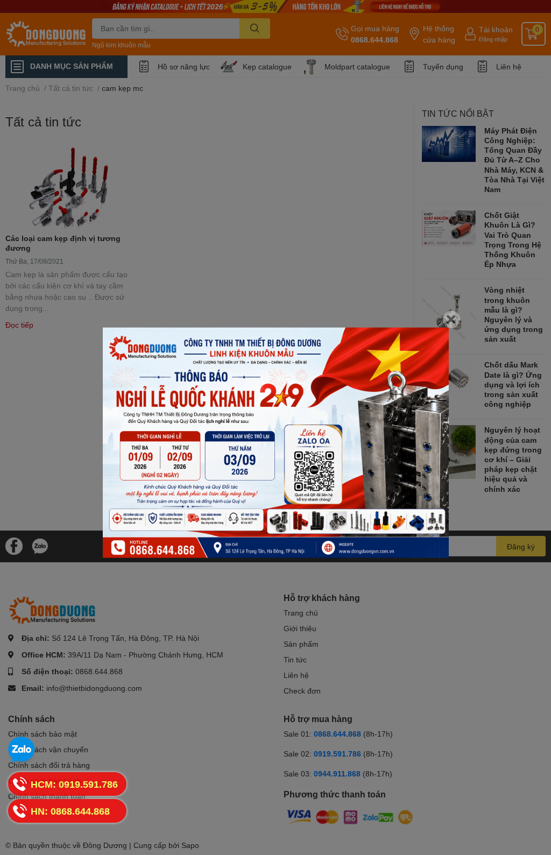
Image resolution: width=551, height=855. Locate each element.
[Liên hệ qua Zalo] (21, 750)
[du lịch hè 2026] (276, 442)
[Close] (451, 319)
